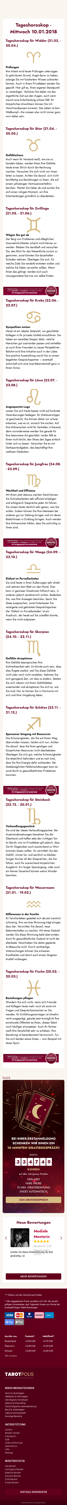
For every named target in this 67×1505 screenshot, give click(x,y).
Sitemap (9, 1452)
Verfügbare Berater (14, 1469)
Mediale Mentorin (42, 1233)
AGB (7, 1439)
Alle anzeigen (11, 1355)
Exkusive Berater (13, 1476)
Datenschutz (11, 1446)
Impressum (10, 1436)
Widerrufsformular (14, 1443)
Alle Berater (10, 1466)
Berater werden (12, 1433)
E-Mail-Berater (12, 1482)
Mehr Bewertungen (33, 1276)
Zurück (6, 1078)
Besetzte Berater (13, 1472)
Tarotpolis (19, 1375)
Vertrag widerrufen (33, 1492)
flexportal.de (40, 1503)
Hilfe (7, 1449)
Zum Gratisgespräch (33, 1200)
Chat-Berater (11, 1479)
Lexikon (8, 1429)
